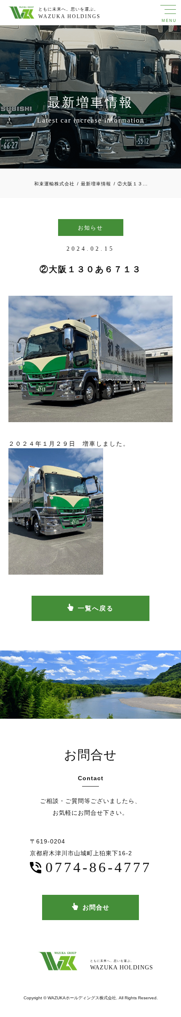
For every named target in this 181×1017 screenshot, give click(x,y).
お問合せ (96, 907)
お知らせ (90, 228)
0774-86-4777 (98, 867)
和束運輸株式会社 (54, 183)
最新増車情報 (94, 183)
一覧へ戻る (96, 608)
